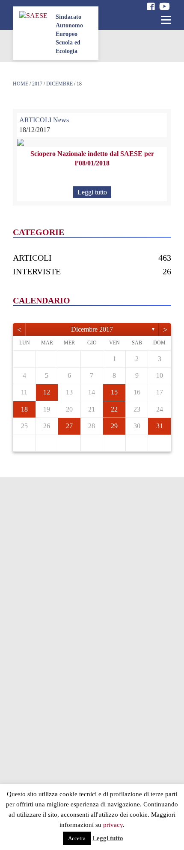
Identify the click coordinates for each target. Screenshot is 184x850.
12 (46, 392)
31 (159, 425)
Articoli (32, 257)
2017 (37, 84)
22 (114, 409)
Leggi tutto (92, 192)
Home (20, 84)
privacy (113, 824)
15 (114, 392)
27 (69, 425)
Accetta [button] (77, 838)
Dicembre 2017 (92, 329)
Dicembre (59, 84)
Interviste (37, 271)
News (61, 120)
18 (24, 409)
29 (114, 425)
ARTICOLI (35, 120)
